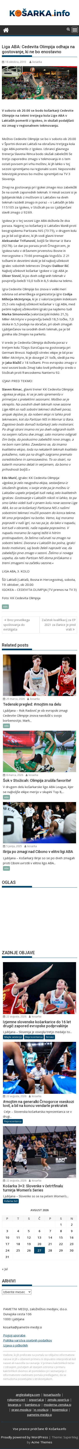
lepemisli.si (60, 1409)
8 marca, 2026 (14, 775)
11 (18, 1237)
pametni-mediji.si (39, 1414)
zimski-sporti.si (58, 1399)
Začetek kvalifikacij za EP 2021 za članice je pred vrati (59, 624)
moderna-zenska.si (57, 1404)
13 (39, 1237)
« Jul (5, 1269)
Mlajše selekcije (13, 1036)
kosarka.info (52, 1394)
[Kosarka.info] (6, 29)
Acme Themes (41, 1442)
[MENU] (75, 30)
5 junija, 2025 (14, 846)
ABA (5, 606)
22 (61, 1244)
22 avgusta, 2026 (16, 1016)
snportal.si (36, 1399)
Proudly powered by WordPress (24, 1437)
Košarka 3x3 (10, 1201)
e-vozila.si (41, 1409)
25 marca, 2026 (15, 699)
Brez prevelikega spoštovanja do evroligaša (16, 624)
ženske (50, 1036)
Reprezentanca (34, 1036)
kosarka (37, 62)
